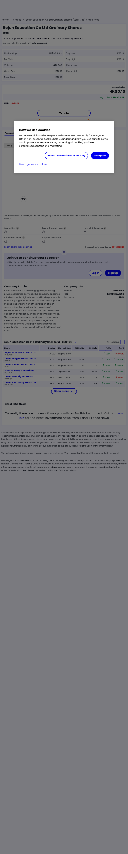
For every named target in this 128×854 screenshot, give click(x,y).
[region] (64, 147)
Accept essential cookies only (66, 155)
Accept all (100, 155)
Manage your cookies (33, 164)
